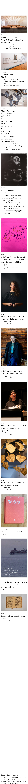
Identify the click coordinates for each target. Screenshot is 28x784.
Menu (2, 2)
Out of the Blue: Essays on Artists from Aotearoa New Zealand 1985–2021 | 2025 (14, 585)
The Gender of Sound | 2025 (12, 532)
